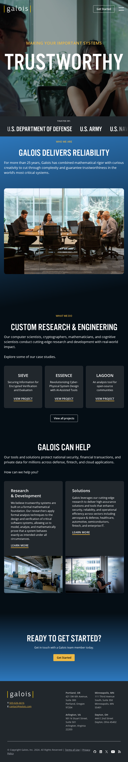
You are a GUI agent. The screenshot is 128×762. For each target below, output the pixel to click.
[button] (104, 9)
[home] (17, 8)
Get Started (104, 9)
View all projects (64, 418)
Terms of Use (72, 749)
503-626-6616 (16, 702)
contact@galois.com (20, 706)
